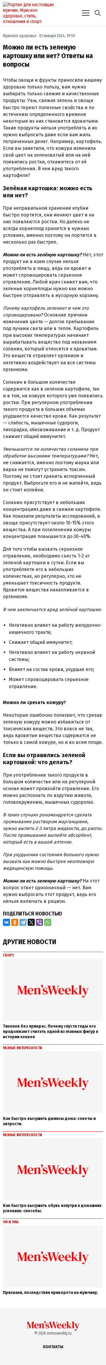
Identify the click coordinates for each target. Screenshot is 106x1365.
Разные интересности (22, 1048)
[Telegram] (22, 922)
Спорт (8, 955)
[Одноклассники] (14, 922)
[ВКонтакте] (6, 922)
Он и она (11, 1222)
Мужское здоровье (20, 35)
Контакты (53, 1346)
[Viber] (39, 922)
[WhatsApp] (47, 922)
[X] (31, 922)
